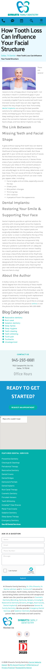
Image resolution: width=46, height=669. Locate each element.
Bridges (30, 603)
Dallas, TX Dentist (8, 55)
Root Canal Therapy (9, 489)
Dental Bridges (8, 478)
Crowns (23, 603)
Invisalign (38, 600)
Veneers (30, 600)
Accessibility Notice (24, 668)
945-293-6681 (23, 360)
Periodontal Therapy (10, 466)
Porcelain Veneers (9, 497)
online (34, 304)
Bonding (14, 600)
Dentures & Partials (9, 482)
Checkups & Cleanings (11, 462)
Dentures (22, 600)
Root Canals (39, 603)
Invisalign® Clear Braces (11, 505)
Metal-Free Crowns (9, 509)
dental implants (8, 108)
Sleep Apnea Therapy (10, 516)
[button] (31, 21)
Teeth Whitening (8, 501)
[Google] (19, 634)
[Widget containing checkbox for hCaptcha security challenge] (18, 570)
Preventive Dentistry (10, 459)
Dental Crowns (7, 474)
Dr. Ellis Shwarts (33, 586)
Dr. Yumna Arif (26, 589)
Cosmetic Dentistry (9, 493)
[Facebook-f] (27, 634)
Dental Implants (8, 486)
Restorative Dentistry (10, 470)
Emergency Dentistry (10, 520)
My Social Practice (17, 665)
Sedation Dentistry (9, 512)
